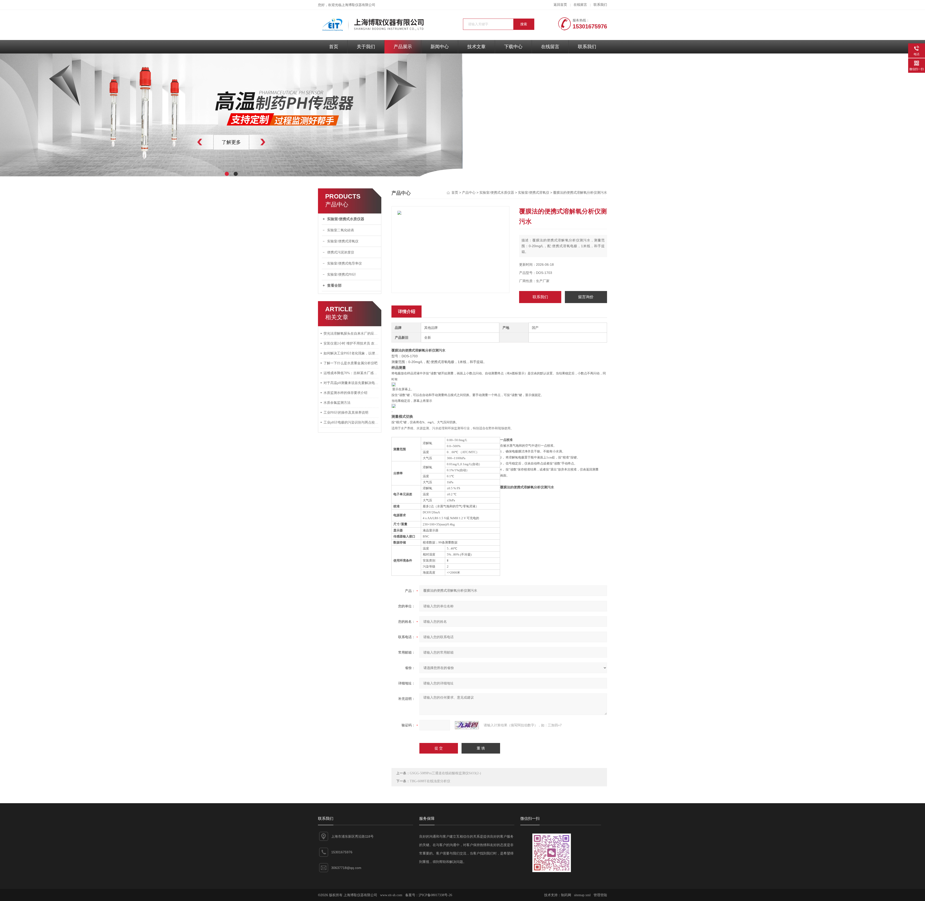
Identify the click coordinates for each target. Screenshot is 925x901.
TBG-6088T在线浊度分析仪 (430, 781)
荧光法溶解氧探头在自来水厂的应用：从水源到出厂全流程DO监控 (351, 333)
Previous (189, 142)
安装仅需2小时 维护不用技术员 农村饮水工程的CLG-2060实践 (351, 343)
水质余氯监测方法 (337, 402)
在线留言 (580, 5)
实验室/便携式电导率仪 (344, 263)
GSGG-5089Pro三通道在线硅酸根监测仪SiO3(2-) (445, 773)
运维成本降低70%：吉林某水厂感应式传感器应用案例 (351, 373)
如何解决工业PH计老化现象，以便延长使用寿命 (351, 353)
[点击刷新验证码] (467, 725)
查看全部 (334, 285)
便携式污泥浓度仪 (340, 252)
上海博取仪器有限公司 (358, 5)
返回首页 (560, 5)
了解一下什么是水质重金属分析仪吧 (350, 363)
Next (273, 142)
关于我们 (366, 46)
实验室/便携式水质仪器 (345, 219)
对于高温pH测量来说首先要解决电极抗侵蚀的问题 (351, 383)
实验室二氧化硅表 (340, 230)
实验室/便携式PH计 (341, 274)
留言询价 (586, 297)
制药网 (566, 895)
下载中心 (513, 46)
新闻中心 (439, 46)
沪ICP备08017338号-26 (435, 895)
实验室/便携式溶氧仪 (342, 241)
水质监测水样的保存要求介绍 (345, 393)
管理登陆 (600, 895)
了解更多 (231, 142)
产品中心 (469, 192)
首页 (333, 46)
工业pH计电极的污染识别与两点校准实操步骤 (351, 422)
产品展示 (403, 46)
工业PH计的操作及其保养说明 (346, 412)
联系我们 (600, 5)
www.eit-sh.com (391, 895)
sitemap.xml (582, 895)
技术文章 (476, 46)
